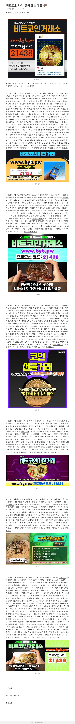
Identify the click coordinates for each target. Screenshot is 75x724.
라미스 (58, 523)
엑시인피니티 (41, 515)
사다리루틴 (44, 583)
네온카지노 (38, 424)
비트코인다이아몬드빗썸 (35, 585)
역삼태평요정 (44, 313)
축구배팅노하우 (41, 208)
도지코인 (11, 507)
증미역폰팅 (27, 224)
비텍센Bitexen (13, 101)
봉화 (66, 104)
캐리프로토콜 (64, 148)
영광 (40, 512)
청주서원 (54, 598)
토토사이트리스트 (34, 510)
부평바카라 (53, 96)
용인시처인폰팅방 (35, 130)
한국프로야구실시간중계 (46, 426)
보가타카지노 (38, 127)
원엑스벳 (9, 688)
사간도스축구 (39, 226)
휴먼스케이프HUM (30, 231)
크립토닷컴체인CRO (50, 439)
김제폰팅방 (29, 627)
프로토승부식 (58, 344)
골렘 (14, 114)
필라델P (66, 437)
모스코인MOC (37, 218)
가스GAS (60, 452)
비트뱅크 (59, 637)
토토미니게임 (58, 434)
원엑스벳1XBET (63, 499)
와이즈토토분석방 (59, 619)
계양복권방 (46, 520)
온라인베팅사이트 (12, 695)
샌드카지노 (53, 308)
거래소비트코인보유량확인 (33, 205)
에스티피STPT (13, 339)
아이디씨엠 (25, 431)
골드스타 (55, 93)
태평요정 (62, 577)
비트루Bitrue (49, 347)
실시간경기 (37, 213)
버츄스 (22, 619)
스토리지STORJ (45, 316)
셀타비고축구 (34, 447)
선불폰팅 (9, 703)
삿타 (50, 442)
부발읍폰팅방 (18, 342)
